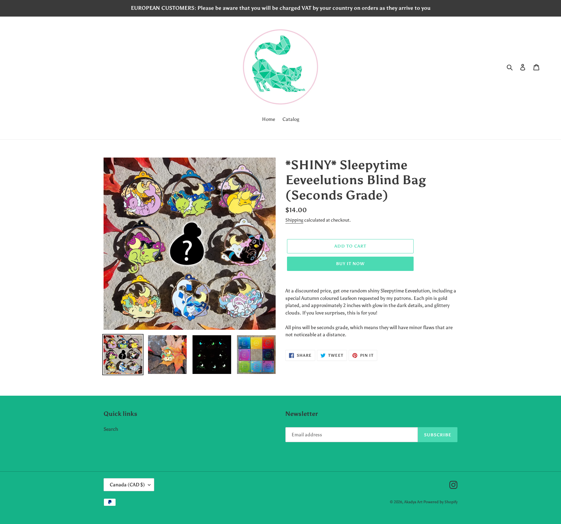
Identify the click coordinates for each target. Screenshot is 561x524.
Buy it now (350, 263)
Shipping (294, 220)
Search (111, 429)
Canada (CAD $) (127, 485)
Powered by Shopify (440, 502)
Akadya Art (413, 502)
